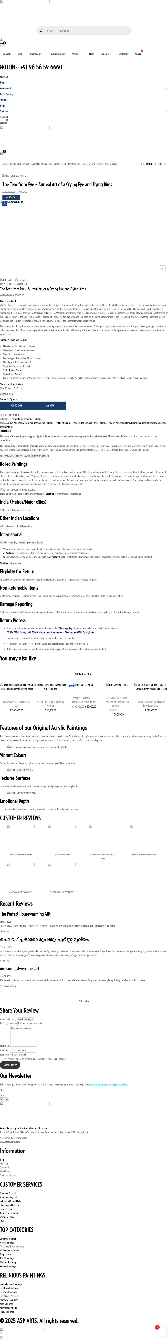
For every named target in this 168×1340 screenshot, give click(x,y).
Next (88, 1001)
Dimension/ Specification (11, 384)
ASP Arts (7, 553)
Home (5, 163)
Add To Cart (11, 197)
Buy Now (50, 405)
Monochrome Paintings (135, 422)
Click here (4, 563)
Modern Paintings (116, 422)
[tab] (7, 456)
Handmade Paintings (19, 163)
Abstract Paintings (13, 422)
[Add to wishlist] (17, 697)
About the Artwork (8, 301)
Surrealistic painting (156, 422)
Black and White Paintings (80, 422)
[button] (84, 301)
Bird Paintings (55, 163)
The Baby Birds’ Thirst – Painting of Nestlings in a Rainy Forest (117, 701)
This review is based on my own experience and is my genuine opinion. (35, 1058)
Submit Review (10, 1064)
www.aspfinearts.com (10, 1141)
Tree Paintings (6, 426)
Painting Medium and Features (13, 339)
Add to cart (16, 405)
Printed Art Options (8, 399)
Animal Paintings (39, 163)
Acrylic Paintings (30, 422)
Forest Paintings (100, 422)
